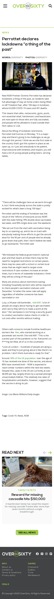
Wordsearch (34, 575)
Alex (17, 332)
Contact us (7, 570)
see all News (27, 532)
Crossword (33, 567)
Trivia (30, 573)
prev (45, 453)
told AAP (37, 302)
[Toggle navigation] (5, 6)
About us (6, 567)
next (50, 453)
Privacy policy (8, 575)
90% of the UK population (23, 358)
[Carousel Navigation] (47, 453)
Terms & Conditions (11, 573)
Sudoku (31, 570)
